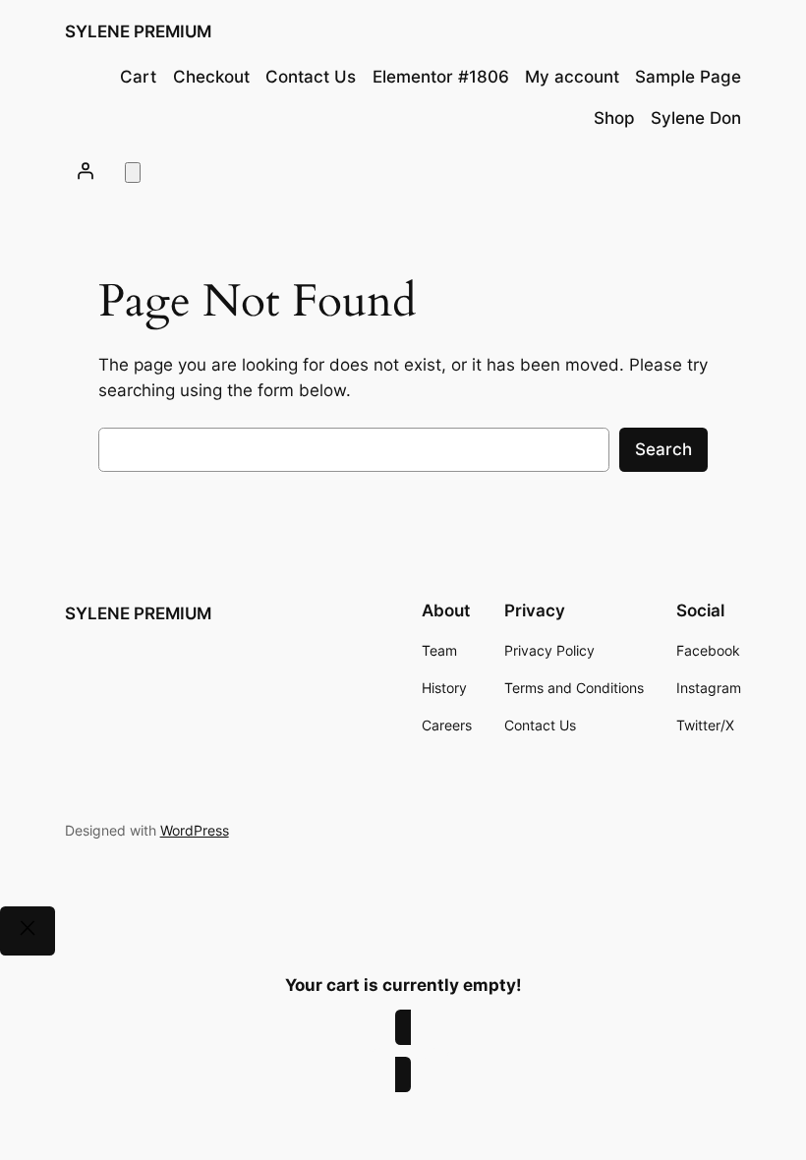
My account (572, 77)
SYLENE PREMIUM (138, 31)
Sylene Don (696, 118)
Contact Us (310, 77)
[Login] (85, 171)
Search (663, 449)
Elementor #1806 (441, 77)
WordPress (194, 830)
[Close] (27, 931)
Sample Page (688, 77)
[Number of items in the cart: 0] (133, 172)
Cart (138, 77)
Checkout (211, 77)
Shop (614, 118)
